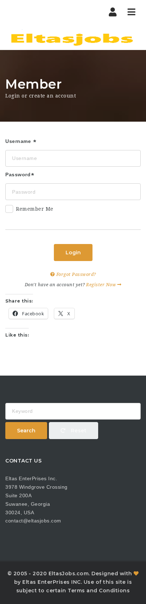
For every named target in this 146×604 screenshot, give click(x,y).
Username (19, 141)
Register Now (101, 284)
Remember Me (35, 209)
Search (26, 430)
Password (17, 174)
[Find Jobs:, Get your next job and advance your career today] (73, 37)
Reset (77, 430)
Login (73, 252)
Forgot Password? (75, 274)
